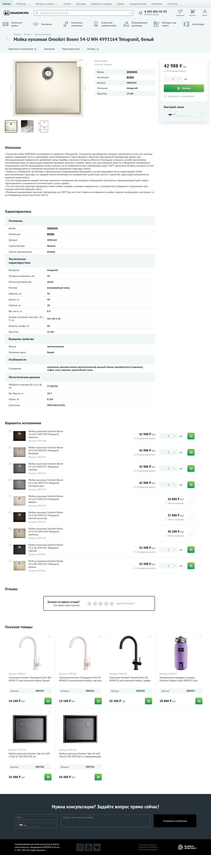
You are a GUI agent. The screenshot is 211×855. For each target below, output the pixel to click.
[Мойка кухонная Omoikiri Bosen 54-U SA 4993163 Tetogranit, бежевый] (19, 452)
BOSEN (130, 77)
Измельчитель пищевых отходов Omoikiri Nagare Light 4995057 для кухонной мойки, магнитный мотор (179, 680)
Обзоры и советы (44, 3)
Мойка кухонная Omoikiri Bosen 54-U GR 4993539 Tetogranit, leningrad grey (45, 482)
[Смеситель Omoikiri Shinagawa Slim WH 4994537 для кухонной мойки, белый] (30, 653)
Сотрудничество (138, 3)
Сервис (120, 3)
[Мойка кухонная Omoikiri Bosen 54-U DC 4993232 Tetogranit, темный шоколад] (19, 517)
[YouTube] (88, 847)
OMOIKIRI (132, 71)
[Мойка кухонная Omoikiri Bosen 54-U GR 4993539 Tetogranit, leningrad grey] (19, 484)
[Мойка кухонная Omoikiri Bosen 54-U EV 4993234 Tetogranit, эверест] (19, 501)
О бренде (21, 3)
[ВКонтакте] (97, 847)
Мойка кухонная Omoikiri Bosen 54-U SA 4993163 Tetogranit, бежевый (45, 450)
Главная (6, 3)
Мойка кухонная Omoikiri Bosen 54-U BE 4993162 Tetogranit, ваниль (45, 564)
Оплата (67, 3)
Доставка (81, 3)
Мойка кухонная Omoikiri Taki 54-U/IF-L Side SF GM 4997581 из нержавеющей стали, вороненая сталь (30, 756)
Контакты (172, 3)
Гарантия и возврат (101, 3)
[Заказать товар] (191, 501)
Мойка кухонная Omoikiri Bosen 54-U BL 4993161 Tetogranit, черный (45, 547)
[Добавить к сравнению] (10, 431)
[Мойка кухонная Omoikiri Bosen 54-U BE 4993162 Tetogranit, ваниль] (19, 566)
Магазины (157, 3)
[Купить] (191, 436)
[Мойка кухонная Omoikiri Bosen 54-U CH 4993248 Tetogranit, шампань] (19, 533)
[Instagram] (80, 847)
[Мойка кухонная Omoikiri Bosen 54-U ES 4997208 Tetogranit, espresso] (19, 436)
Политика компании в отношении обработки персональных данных (148, 847)
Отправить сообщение (175, 820)
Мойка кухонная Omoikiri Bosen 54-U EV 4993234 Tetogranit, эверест (45, 499)
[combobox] (169, 114)
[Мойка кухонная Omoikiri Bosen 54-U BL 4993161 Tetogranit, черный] (19, 549)
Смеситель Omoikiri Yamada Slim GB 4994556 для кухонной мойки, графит (130, 679)
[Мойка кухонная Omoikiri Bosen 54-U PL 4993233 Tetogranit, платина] (19, 468)
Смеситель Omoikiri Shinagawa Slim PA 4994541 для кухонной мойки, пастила (80, 679)
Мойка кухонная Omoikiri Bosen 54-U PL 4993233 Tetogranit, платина (45, 466)
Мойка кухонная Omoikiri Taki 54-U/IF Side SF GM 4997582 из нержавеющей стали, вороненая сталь (80, 756)
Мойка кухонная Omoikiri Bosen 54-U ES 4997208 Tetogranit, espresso (45, 434)
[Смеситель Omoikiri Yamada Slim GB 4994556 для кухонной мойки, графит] (130, 653)
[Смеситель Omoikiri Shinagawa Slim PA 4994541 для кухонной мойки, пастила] (80, 653)
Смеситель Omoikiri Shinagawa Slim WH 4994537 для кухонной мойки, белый (30, 679)
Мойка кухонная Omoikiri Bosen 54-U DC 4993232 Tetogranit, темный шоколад (45, 515)
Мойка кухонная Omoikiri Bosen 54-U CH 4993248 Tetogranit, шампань (45, 531)
